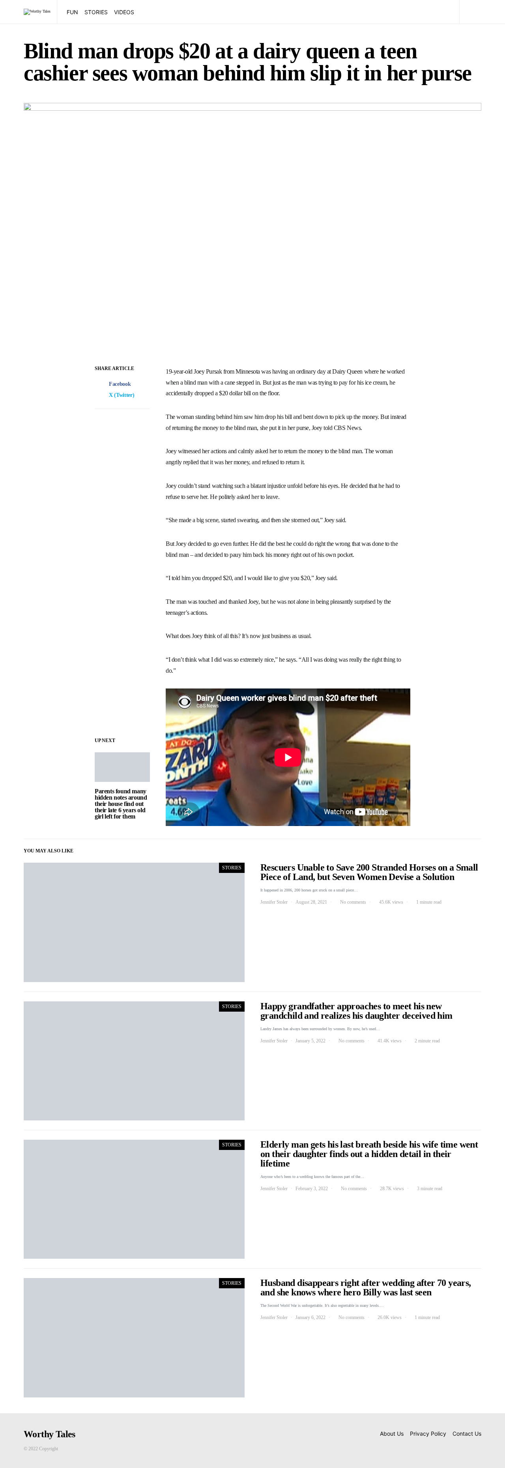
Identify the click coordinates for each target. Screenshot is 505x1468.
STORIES (96, 12)
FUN (72, 12)
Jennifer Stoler (274, 902)
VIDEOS (124, 12)
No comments (353, 902)
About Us (392, 1433)
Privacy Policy (428, 1433)
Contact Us (467, 1433)
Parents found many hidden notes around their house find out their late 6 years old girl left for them (121, 804)
